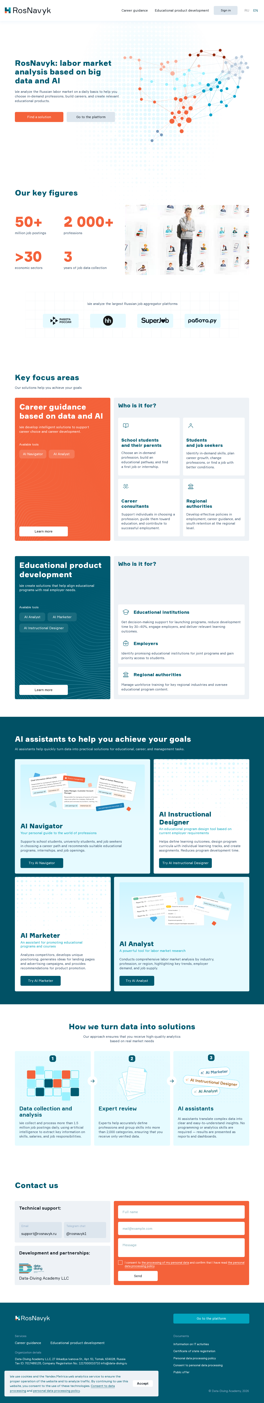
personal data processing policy (56, 1391)
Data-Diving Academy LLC (44, 1278)
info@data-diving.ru (114, 1363)
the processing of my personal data (165, 1262)
